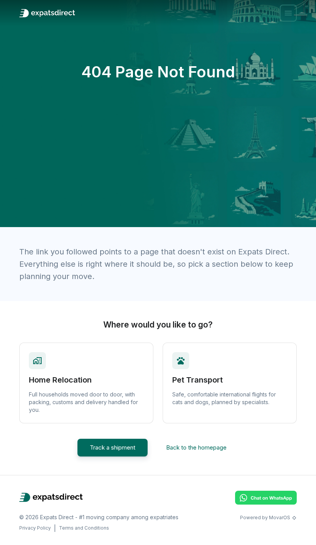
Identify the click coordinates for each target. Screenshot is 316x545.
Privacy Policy (35, 528)
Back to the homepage (196, 447)
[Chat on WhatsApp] (266, 502)
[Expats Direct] (47, 13)
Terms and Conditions (84, 528)
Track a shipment (112, 447)
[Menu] (288, 13)
